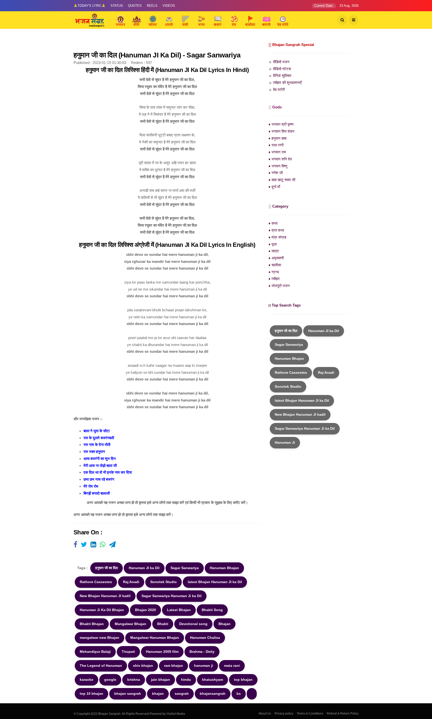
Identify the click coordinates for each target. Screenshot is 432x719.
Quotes (135, 5)
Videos (168, 5)
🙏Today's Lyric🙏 (90, 5)
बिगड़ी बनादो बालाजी (97, 493)
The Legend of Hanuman (101, 666)
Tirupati (128, 652)
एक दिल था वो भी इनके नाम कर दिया (108, 472)
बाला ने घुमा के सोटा (97, 431)
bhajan (158, 694)
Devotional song (193, 624)
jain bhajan (160, 680)
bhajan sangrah (127, 694)
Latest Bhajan (179, 610)
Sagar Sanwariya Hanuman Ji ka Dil (172, 596)
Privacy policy (283, 713)
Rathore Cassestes (96, 582)
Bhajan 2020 (145, 610)
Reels (152, 5)
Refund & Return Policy (342, 713)
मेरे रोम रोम (91, 486)
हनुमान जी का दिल (106, 568)
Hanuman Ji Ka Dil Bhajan (102, 610)
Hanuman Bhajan (224, 568)
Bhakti (162, 624)
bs (238, 694)
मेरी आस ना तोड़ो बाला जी (100, 465)
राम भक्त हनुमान (94, 451)
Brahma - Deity (202, 652)
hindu (186, 680)
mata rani (232, 666)
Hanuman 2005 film (162, 652)
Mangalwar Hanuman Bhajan (154, 638)
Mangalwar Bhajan (130, 624)
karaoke (86, 680)
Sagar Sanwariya (184, 568)
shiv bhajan (143, 666)
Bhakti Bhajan (92, 624)
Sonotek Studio (163, 582)
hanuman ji (203, 666)
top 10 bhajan (91, 694)
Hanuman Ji (285, 442)
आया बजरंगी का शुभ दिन (100, 458)
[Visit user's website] (75, 545)
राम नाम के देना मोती (97, 444)
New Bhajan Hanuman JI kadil (105, 596)
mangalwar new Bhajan (99, 638)
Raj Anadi (131, 582)
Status (116, 5)
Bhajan (224, 624)
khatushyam (212, 680)
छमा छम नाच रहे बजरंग (99, 479)
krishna (133, 680)
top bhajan (243, 680)
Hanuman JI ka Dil (144, 568)
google (110, 680)
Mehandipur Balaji (95, 652)
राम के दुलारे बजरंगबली (99, 438)
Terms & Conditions (310, 713)
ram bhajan (173, 666)
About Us (264, 713)
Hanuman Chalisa (205, 638)
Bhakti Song (212, 610)
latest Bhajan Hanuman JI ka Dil (215, 582)
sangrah (182, 694)
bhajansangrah (213, 694)
